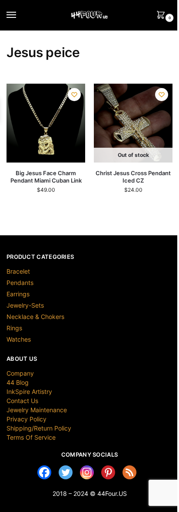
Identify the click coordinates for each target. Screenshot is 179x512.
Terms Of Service (31, 437)
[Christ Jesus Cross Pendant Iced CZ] (133, 123)
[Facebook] (44, 472)
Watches (19, 339)
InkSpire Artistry (29, 391)
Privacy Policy (26, 419)
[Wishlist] (74, 94)
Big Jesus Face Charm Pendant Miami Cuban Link (46, 177)
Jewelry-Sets (25, 305)
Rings (14, 328)
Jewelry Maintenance (37, 410)
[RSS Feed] (129, 472)
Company (20, 373)
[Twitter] (66, 472)
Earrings (18, 294)
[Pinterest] (108, 472)
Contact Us (22, 400)
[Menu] (20, 15)
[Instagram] (87, 472)
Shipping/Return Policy (39, 428)
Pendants (20, 282)
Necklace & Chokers (35, 316)
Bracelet (18, 271)
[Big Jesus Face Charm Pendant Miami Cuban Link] (46, 123)
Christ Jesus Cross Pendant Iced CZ (133, 177)
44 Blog (18, 382)
